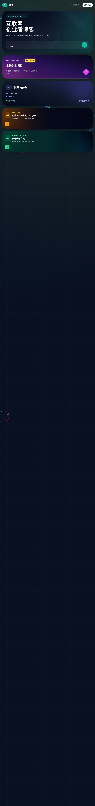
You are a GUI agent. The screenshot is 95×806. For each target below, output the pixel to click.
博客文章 (76, 5)
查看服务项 (83, 101)
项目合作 (87, 5)
